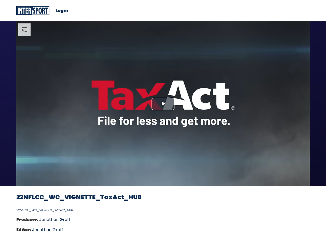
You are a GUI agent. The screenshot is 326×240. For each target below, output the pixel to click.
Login (62, 11)
